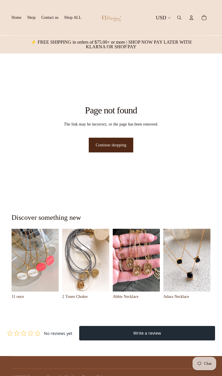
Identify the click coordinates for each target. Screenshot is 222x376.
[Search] (179, 17)
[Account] (191, 17)
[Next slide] (52, 260)
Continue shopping (111, 145)
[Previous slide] (18, 260)
